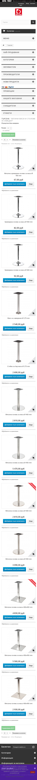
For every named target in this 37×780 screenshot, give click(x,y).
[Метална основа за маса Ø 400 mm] (18, 399)
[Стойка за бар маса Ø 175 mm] (18, 351)
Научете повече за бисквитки (15, 776)
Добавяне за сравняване (10, 190)
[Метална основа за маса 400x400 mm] (18, 592)
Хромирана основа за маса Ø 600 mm (19, 270)
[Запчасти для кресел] (18, 11)
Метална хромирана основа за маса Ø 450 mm (18, 175)
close (32, 772)
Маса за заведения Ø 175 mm (18, 318)
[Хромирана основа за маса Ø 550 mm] (18, 207)
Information (9, 67)
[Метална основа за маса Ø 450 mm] (18, 447)
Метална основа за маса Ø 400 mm (19, 414)
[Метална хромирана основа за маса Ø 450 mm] (18, 158)
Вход (27, 3)
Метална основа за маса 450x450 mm (18, 655)
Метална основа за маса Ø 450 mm (19, 463)
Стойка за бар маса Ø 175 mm (18, 366)
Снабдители (9, 106)
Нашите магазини (12, 98)
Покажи (3, 128)
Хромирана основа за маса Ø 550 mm (19, 222)
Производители (11, 74)
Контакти (32, 3)
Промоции (8, 91)
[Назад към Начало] (3, 45)
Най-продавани (11, 52)
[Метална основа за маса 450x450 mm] (18, 640)
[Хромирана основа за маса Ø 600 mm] (18, 255)
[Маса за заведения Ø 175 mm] (18, 303)
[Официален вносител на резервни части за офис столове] (18, 1)
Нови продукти (11, 82)
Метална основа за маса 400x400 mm (18, 607)
